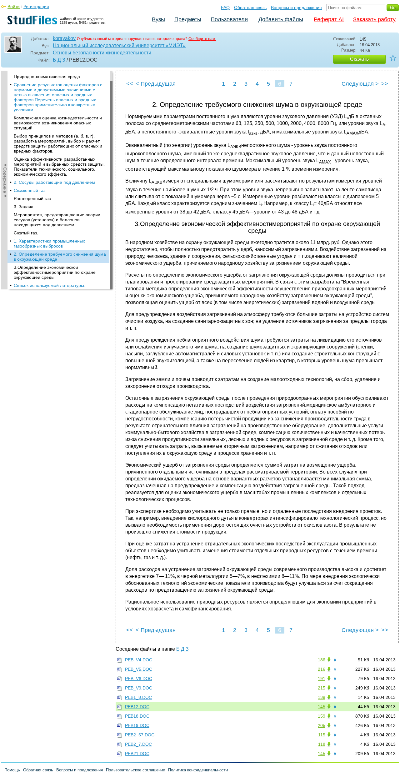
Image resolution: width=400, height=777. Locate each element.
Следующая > (360, 84)
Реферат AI (329, 19)
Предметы (187, 19)
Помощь (12, 770)
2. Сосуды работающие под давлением (54, 182)
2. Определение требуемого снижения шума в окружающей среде (60, 257)
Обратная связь (250, 7)
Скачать (359, 59)
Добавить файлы (280, 19)
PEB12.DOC (137, 706)
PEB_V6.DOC (138, 678)
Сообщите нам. (202, 39)
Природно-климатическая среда (47, 76)
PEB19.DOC (137, 725)
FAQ (225, 7)
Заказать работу (374, 19)
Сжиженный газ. (30, 190)
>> (384, 84)
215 (321, 687)
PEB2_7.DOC (138, 744)
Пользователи (229, 19)
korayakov (64, 38)
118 (321, 744)
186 (321, 659)
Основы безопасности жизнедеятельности (102, 52)
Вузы (158, 19)
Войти (14, 6)
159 (321, 716)
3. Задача (23, 206)
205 (321, 725)
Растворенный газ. (33, 198)
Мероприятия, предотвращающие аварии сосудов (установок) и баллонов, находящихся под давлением (57, 219)
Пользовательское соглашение (135, 770)
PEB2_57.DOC (139, 734)
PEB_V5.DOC (138, 669)
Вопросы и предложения (296, 7)
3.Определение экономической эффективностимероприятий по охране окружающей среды (55, 272)
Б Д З (59, 60)
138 (321, 697)
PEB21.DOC (137, 753)
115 (321, 734)
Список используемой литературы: (49, 285)
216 (321, 669)
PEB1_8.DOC (138, 697)
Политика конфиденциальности (198, 770)
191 (321, 678)
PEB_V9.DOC (138, 687)
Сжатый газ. (26, 232)
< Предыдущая (156, 84)
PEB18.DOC (137, 716)
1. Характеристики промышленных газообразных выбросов (49, 243)
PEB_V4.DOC (138, 659)
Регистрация (36, 6)
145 (321, 706)
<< (129, 84)
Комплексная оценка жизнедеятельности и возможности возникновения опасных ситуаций (58, 122)
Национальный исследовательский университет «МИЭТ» (119, 45)
